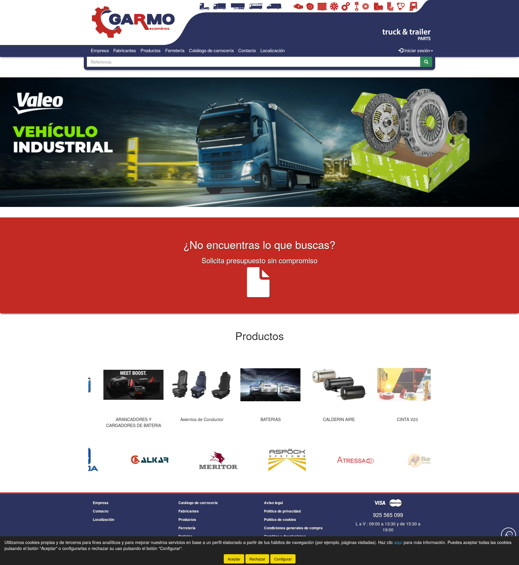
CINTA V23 (396, 419)
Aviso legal (273, 502)
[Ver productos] (123, 385)
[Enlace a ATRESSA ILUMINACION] (329, 460)
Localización (272, 50)
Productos (151, 50)
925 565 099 (388, 515)
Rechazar (257, 558)
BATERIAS (260, 419)
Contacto (247, 50)
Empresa (100, 50)
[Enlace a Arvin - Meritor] (192, 460)
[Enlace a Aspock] (260, 460)
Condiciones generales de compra (293, 528)
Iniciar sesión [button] (416, 50)
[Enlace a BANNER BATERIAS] (397, 460)
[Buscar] (426, 62)
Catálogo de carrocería (211, 50)
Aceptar (234, 558)
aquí (398, 542)
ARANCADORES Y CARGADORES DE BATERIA (122, 422)
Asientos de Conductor (191, 419)
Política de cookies (280, 519)
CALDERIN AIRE (328, 419)
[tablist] (259, 393)
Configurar (283, 558)
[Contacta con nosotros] (508, 535)
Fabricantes (124, 50)
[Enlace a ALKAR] (123, 460)
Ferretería (174, 50)
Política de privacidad (282, 511)
